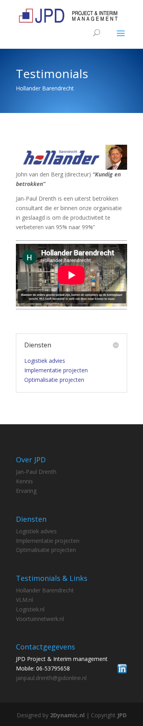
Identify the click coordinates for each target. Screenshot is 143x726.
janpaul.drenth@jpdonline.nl (51, 678)
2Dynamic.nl (67, 715)
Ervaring (26, 490)
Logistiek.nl (30, 609)
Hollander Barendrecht (45, 590)
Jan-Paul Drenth (36, 471)
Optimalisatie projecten (54, 379)
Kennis (24, 481)
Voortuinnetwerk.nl (40, 619)
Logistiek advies (44, 360)
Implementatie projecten (56, 370)
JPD (122, 715)
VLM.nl (24, 599)
